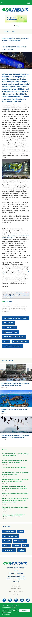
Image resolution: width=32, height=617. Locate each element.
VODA (16, 570)
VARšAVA (7, 541)
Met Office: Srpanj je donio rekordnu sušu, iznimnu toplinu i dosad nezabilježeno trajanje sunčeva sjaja (15, 500)
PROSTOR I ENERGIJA (16, 573)
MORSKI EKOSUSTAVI (20, 341)
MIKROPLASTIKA (9, 550)
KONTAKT (16, 594)
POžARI (21, 550)
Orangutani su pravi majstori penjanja (14, 467)
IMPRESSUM (16, 586)
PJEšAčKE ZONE (19, 541)
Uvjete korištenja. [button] (7, 614)
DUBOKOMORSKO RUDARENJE (14, 336)
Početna (7, 31)
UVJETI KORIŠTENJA (16, 591)
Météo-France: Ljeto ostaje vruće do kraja (15, 493)
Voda (13, 31)
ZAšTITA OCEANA (9, 327)
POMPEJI (16, 545)
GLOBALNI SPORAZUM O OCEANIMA (16, 318)
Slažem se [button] (24, 610)
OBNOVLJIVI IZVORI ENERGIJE (16, 579)
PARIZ (25, 545)
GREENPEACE (8, 322)
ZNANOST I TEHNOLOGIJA (16, 576)
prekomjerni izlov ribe (14, 235)
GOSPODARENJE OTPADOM (16, 568)
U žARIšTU (16, 582)
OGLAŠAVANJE (16, 589)
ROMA (21, 531)
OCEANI (6, 341)
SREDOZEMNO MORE (11, 536)
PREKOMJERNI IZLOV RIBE (12, 346)
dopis (7, 109)
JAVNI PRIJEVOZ (9, 531)
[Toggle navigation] (28, 3)
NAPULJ (6, 545)
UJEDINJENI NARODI (10, 332)
